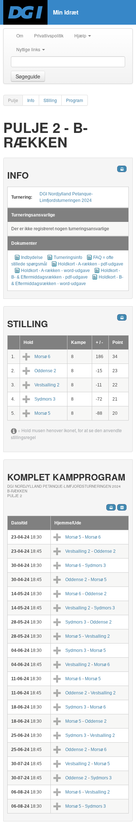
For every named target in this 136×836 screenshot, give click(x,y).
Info (30, 100)
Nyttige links (28, 49)
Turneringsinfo (68, 257)
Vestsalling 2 (46, 384)
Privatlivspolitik (48, 35)
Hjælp (80, 35)
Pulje (13, 100)
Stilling (50, 100)
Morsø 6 (42, 356)
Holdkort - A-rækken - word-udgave (55, 270)
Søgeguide (28, 76)
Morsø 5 (42, 413)
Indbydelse (32, 257)
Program (74, 100)
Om (19, 35)
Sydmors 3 (44, 399)
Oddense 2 (45, 370)
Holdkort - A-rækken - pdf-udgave (90, 264)
